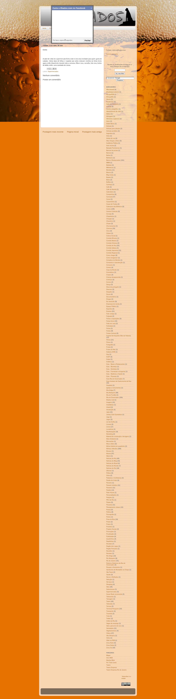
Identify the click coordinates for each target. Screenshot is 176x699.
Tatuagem (109, 599)
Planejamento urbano (113, 507)
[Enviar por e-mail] (48, 69)
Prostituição (110, 534)
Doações (109, 292)
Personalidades (111, 495)
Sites (107, 587)
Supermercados (53, 71)
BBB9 (108, 162)
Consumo (109, 265)
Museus (108, 451)
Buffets (108, 182)
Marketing (109, 434)
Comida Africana (111, 238)
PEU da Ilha (110, 500)
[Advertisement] (88, 37)
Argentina (109, 133)
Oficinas (109, 470)
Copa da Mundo (111, 270)
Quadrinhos (110, 539)
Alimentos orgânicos (112, 119)
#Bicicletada (110, 89)
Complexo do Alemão (113, 260)
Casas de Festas (111, 204)
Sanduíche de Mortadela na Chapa (117, 570)
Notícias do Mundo (112, 466)
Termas (108, 606)
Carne (108, 199)
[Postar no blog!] (50, 69)
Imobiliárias (110, 405)
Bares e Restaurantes (113, 160)
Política (108, 512)
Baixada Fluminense (112, 148)
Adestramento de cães (113, 111)
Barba (108, 155)
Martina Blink (110, 660)
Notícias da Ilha (111, 458)
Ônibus (108, 473)
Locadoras (109, 429)
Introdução (109, 409)
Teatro (108, 601)
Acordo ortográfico (112, 109)
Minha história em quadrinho (115, 446)
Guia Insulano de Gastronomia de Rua (118, 381)
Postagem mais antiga (92, 132)
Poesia (108, 509)
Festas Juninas (111, 333)
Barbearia (109, 158)
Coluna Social (110, 236)
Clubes (108, 233)
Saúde (108, 574)
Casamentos (110, 201)
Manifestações (111, 431)
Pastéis (108, 490)
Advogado (109, 116)
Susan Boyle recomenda (114, 594)
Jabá (107, 412)
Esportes (109, 309)
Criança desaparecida (113, 277)
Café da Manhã (111, 189)
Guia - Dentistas (111, 369)
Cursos (108, 282)
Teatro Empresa (111, 667)
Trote (108, 616)
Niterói (108, 456)
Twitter (108, 618)
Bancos (108, 153)
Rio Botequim (110, 558)
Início (44, 28)
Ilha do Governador (112, 397)
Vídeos (108, 633)
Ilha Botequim (110, 392)
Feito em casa (111, 323)
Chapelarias (110, 216)
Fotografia (109, 344)
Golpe (108, 359)
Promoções (110, 531)
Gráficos (109, 361)
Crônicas (109, 279)
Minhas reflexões (111, 448)
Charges (109, 219)
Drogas (108, 299)
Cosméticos (110, 272)
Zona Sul (109, 647)
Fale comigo (110, 314)
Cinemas (109, 228)
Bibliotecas (109, 167)
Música (108, 453)
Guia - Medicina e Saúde (114, 374)
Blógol (108, 655)
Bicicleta (109, 170)
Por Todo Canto (111, 662)
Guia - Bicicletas (111, 366)
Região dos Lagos (112, 546)
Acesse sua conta (112, 54)
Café (107, 187)
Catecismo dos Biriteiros (114, 206)
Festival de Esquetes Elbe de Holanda (118, 336)
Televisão (109, 604)
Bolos (108, 180)
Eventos (109, 311)
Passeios (109, 487)
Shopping (109, 584)
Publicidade (110, 536)
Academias (109, 102)
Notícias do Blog (111, 461)
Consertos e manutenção (114, 262)
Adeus (108, 114)
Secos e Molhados (112, 577)
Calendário (109, 192)
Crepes (108, 275)
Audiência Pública (112, 143)
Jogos (108, 419)
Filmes (108, 340)
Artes (108, 136)
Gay (107, 354)
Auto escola (110, 145)
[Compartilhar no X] (52, 69)
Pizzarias (109, 505)
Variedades (110, 628)
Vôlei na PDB (110, 640)
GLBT (108, 357)
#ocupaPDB (110, 94)
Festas (108, 331)
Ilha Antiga (109, 390)
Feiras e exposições (112, 318)
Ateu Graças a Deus (112, 141)
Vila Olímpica (110, 635)
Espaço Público (111, 306)
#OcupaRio (110, 97)
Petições (109, 497)
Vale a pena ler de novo (114, 626)
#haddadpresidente (112, 92)
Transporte (109, 611)
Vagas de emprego (112, 623)
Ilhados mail (110, 400)
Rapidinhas (110, 541)
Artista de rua (110, 138)
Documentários (111, 297)
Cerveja (108, 214)
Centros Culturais (112, 211)
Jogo (107, 417)
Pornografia (110, 514)
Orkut (108, 475)
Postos (108, 517)
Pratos (108, 524)
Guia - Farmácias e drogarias (115, 371)
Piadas (108, 502)
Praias (108, 522)
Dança (108, 284)
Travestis (109, 613)
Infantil (108, 407)
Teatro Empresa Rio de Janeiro (116, 670)
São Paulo (109, 572)
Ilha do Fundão (111, 395)
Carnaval (109, 197)
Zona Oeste (110, 645)
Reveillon (109, 551)
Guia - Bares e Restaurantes (115, 364)
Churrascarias (110, 226)
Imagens (109, 402)
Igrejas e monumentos (113, 388)
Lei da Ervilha (110, 422)
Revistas (109, 553)
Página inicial (73, 132)
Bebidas (109, 165)
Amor (108, 121)
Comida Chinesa (111, 243)
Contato (51, 28)
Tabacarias (109, 596)
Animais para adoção (113, 128)
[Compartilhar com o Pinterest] (56, 69)
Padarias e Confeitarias (113, 478)
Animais (108, 126)
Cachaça (109, 184)
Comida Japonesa (112, 250)
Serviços (109, 582)
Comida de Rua (111, 245)
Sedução (109, 579)
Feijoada (109, 316)
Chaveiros (109, 221)
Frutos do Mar (111, 349)
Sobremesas (110, 589)
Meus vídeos (110, 444)
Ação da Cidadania (112, 104)
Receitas (109, 544)
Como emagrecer (112, 258)
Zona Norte (110, 643)
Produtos (109, 526)
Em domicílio (110, 301)
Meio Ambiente (111, 439)
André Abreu (110, 123)
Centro (108, 209)
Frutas (108, 347)
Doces (108, 294)
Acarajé (108, 106)
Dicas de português (112, 287)
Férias (108, 328)
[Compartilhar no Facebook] (54, 69)
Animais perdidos (111, 131)
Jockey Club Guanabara (114, 414)
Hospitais (109, 385)
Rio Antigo (109, 556)
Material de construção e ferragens (117, 436)
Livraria (108, 424)
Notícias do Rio (111, 468)
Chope (108, 223)
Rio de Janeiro (111, 561)
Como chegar (110, 255)
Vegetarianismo (111, 630)
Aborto (108, 99)
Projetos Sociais (111, 529)
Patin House (110, 492)
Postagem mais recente (53, 132)
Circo (108, 231)
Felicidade (109, 326)
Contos (108, 267)
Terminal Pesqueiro (112, 608)
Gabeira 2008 (110, 352)
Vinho (108, 638)
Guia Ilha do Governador (114, 379)
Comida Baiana (111, 240)
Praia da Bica (110, 519)
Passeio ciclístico (111, 485)
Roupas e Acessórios (113, 567)
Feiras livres (110, 321)
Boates (108, 177)
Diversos (109, 289)
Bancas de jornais (112, 150)
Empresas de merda (112, 304)
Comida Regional (111, 253)
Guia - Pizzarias (111, 376)
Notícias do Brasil (112, 463)
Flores (108, 342)
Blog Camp (109, 175)
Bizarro (108, 172)
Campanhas (110, 194)
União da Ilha (110, 621)
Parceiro (109, 483)
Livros (108, 427)
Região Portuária (111, 548)
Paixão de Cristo (111, 480)
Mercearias (110, 441)
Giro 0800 (109, 658)
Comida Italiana (111, 248)
